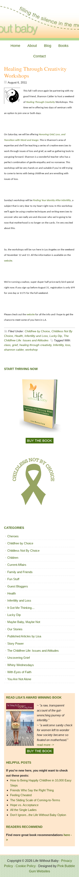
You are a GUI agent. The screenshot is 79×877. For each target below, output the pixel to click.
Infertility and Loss (36, 335)
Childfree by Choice (37, 331)
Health (19, 335)
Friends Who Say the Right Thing (32, 790)
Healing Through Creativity (40, 102)
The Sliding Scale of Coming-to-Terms (35, 800)
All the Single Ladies (23, 810)
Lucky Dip (55, 335)
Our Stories (14, 629)
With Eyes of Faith (19, 672)
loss (67, 345)
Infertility (58, 345)
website (8, 260)
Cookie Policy (26, 866)
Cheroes (13, 536)
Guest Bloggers (17, 586)
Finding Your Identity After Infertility (52, 200)
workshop (31, 349)
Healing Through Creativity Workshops (35, 72)
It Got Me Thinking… (21, 607)
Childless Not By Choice (23, 550)
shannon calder (14, 349)
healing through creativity (35, 345)
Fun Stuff (13, 579)
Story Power (15, 643)
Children (12, 557)
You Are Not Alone (19, 679)
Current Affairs (16, 564)
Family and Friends (20, 572)
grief (15, 345)
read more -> (45, 744)
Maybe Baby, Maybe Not (23, 622)
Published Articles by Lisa (24, 636)
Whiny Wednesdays (20, 665)
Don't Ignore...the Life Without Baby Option (38, 815)
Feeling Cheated (21, 795)
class (7, 345)
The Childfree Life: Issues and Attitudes (33, 650)
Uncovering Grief (18, 657)
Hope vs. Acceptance (24, 805)
